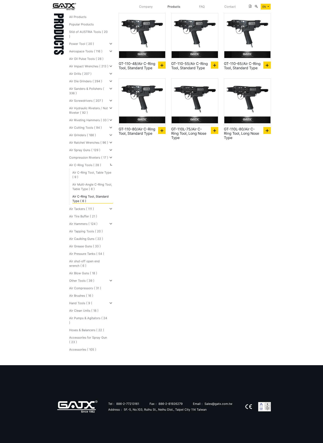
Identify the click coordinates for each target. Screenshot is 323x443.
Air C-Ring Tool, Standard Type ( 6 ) (90, 199)
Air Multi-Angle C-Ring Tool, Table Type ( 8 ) (92, 187)
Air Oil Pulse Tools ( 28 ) (86, 59)
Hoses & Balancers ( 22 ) (86, 330)
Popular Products (81, 24)
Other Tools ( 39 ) (81, 280)
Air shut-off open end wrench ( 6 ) (84, 263)
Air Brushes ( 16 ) (81, 295)
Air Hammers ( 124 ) (83, 224)
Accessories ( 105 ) (82, 349)
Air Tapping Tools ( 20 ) (86, 231)
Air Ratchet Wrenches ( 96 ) (88, 142)
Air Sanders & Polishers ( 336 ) (86, 91)
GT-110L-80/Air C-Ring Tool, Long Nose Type (241, 133)
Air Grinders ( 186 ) (82, 135)
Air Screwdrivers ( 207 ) (86, 101)
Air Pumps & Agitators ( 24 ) (88, 320)
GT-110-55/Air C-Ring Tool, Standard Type (189, 66)
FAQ (202, 6)
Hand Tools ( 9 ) (80, 303)
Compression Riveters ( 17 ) (88, 157)
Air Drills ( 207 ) (80, 74)
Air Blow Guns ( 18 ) (83, 273)
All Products (77, 17)
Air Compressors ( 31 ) (85, 288)
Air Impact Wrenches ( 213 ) (88, 66)
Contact (230, 6)
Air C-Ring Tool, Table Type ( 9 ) (91, 175)
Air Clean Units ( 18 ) (84, 310)
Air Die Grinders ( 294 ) (85, 81)
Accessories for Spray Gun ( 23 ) (88, 340)
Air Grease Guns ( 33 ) (85, 246)
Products (173, 6)
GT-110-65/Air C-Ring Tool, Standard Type (242, 66)
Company (146, 6)
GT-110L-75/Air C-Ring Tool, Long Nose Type (188, 133)
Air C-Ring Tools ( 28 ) (85, 165)
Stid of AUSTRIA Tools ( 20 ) (88, 34)
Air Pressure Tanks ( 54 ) (86, 254)
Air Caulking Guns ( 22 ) (86, 239)
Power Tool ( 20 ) (81, 44)
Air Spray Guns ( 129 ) (84, 150)
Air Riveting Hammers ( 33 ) (89, 120)
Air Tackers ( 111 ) (81, 209)
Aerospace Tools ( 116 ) (85, 51)
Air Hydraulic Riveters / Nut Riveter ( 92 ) (88, 110)
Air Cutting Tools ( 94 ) (85, 127)
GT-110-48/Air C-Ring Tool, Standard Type (137, 66)
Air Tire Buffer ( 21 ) (83, 216)
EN (264, 6)
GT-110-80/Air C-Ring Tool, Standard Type (137, 131)
